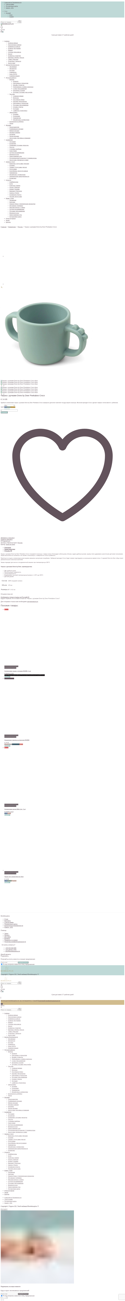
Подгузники (13, 169)
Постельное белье (18, 99)
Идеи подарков (11, 218)
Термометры (17, 118)
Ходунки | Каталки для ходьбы (22, 92)
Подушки (16, 109)
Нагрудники (13, 151)
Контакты (7, 921)
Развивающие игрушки (16, 129)
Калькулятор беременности (12, 2)
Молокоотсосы (14, 154)
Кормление (9, 140)
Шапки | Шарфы (14, 189)
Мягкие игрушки (14, 131)
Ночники (15, 114)
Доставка (7, 937)
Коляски (6, 41)
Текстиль (12, 94)
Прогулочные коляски (14, 45)
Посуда (11, 147)
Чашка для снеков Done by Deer (14, 876)
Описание (7, 547)
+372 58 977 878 (10, 949)
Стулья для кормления (20, 89)
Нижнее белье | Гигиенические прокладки (22, 204)
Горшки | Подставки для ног (18, 167)
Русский (8, 13)
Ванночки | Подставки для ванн (19, 163)
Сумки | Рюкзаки (13, 59)
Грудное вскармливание (16, 152)
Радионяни (16, 116)
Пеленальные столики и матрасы (23, 87)
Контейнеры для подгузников (18, 171)
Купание (12, 165)
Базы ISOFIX (13, 74)
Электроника (13, 112)
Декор (11, 123)
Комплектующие (14, 76)
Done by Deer (10, 544)
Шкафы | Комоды (18, 85)
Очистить (7, 408)
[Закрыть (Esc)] (1, 1298)
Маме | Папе (10, 198)
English (11, 17)
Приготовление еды (15, 156)
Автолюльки (13, 67)
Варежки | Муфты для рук (16, 57)
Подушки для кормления (20, 105)
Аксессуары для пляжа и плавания (19, 138)
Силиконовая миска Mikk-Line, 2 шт (15, 809)
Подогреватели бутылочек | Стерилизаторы (23, 158)
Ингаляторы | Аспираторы (17, 174)
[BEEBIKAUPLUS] (7, 24)
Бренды (8, 222)
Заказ (6, 933)
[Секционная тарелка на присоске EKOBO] (31, 733)
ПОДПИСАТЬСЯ (23, 962)
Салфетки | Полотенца (20, 110)
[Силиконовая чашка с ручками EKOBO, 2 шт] (31, 664)
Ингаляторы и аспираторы (21, 120)
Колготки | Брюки (14, 185)
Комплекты (12, 72)
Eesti (10, 15)
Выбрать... (7, 677)
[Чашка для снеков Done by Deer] (31, 870)
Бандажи (12, 202)
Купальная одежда (15, 195)
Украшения (12, 200)
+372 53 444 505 (10, 948)
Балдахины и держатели (20, 83)
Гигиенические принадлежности (19, 176)
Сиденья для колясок (14, 52)
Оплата (6, 935)
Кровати (15, 81)
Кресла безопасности (12, 65)
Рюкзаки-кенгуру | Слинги (17, 207)
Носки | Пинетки (14, 187)
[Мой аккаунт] (1, 26)
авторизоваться (32, 601)
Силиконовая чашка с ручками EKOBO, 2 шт (17, 671)
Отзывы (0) (8, 551)
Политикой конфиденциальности (49, 1001)
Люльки (10, 50)
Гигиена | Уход (10, 162)
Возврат (7, 938)
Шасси (10, 54)
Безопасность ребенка (16, 121)
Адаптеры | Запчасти (14, 61)
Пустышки (12, 142)
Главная (3, 227)
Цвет (2, 407)
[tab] (64, 547)
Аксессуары (11, 63)
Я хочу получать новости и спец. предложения (18, 964)
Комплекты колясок (14, 46)
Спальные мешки (18, 96)
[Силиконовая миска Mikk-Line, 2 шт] (31, 803)
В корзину (4, 412)
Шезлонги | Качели (19, 90)
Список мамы (10, 4)
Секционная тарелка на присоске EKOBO (16, 740)
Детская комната (11, 78)
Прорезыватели (14, 127)
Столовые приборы (15, 149)
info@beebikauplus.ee (12, 951)
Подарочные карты (12, 6)
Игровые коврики (14, 132)
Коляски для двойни (14, 48)
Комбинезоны (13, 182)
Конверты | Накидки (14, 56)
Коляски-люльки (13, 43)
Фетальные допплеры (16, 206)
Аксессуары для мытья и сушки (18, 160)
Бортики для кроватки (20, 101)
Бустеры (12, 70)
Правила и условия (11, 940)
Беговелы (12, 134)
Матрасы (16, 98)
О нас (6, 919)
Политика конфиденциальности (15, 942)
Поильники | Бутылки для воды (19, 145)
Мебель (11, 79)
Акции (8, 220)
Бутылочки (12, 143)
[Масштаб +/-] (7, 1298)
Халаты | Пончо (14, 193)
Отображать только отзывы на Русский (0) (15, 597)
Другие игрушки (14, 136)
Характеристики (9, 549)
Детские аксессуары (15, 196)
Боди (11, 184)
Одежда (8, 180)
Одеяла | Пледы (18, 107)
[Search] (19, 21)
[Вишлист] (62, 28)
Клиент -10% (10, 8)
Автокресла (12, 68)
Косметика (12, 178)
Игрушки (8, 125)
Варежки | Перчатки (15, 191)
